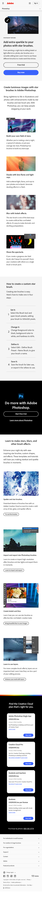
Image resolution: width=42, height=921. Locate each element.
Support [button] (5, 852)
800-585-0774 (29, 829)
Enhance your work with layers (14, 679)
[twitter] (11, 876)
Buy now (21, 72)
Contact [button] (5, 856)
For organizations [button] (8, 847)
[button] (29, 3)
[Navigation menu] (3, 3)
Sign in (36, 3)
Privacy (28, 879)
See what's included (14, 758)
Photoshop (6, 9)
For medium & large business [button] (12, 843)
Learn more (12, 729)
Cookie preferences (16, 882)
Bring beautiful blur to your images (16, 623)
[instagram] (8, 876)
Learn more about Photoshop (21, 420)
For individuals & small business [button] (13, 838)
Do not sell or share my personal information (14, 885)
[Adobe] (10, 3)
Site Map (29, 885)
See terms (11, 784)
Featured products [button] (8, 866)
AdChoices (7, 888)
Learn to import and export (13, 570)
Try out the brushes (11, 514)
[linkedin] (15, 876)
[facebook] (4, 876)
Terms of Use (6, 882)
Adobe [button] (5, 861)
